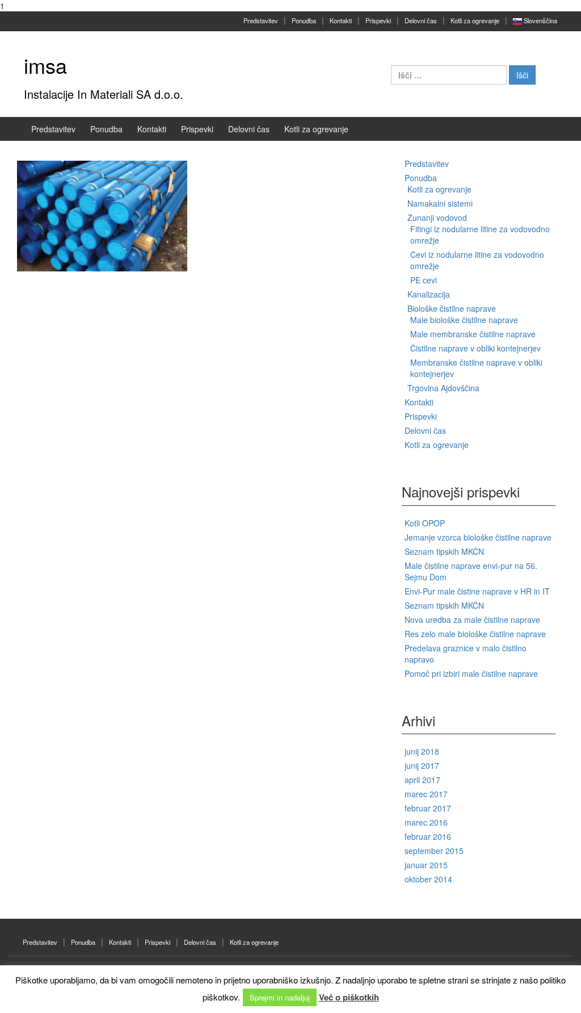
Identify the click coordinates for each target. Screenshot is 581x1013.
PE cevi (423, 280)
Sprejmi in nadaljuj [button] (280, 997)
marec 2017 (426, 793)
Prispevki (378, 20)
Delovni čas (421, 20)
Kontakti (341, 20)
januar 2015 (426, 864)
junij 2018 (422, 751)
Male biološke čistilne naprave (464, 319)
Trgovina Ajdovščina (443, 388)
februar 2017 (428, 808)
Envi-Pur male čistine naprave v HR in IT (477, 591)
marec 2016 (426, 822)
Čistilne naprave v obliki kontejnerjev (475, 348)
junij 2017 (422, 765)
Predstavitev (260, 20)
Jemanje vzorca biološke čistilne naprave (478, 537)
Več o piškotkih (349, 997)
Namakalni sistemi (440, 203)
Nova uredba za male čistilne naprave (472, 619)
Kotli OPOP (425, 523)
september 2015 (434, 850)
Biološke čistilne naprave (451, 308)
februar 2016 (428, 836)
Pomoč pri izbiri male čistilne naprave (471, 673)
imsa (45, 65)
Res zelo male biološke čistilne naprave (475, 633)
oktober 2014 (428, 879)
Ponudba (304, 20)
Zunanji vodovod (437, 217)
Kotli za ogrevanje (475, 20)
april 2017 (422, 779)
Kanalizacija (428, 294)
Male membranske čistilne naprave (473, 334)
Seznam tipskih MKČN (444, 551)
